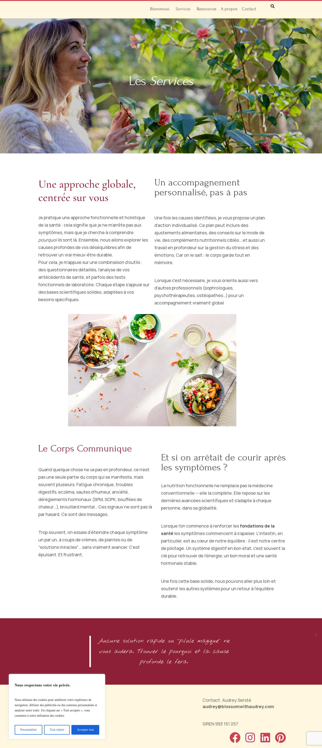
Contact (249, 9)
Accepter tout (85, 729)
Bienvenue (159, 9)
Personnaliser (28, 729)
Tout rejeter (57, 729)
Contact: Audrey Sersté (238, 703)
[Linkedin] (265, 737)
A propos (229, 9)
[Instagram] (250, 737)
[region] (57, 706)
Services (183, 9)
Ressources (206, 9)
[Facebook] (235, 737)
